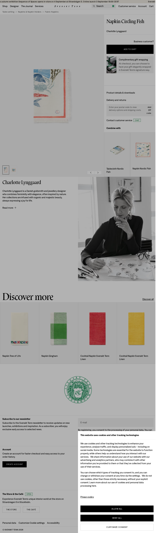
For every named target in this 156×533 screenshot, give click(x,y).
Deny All (117, 518)
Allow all (117, 509)
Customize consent (117, 527)
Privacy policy (87, 497)
